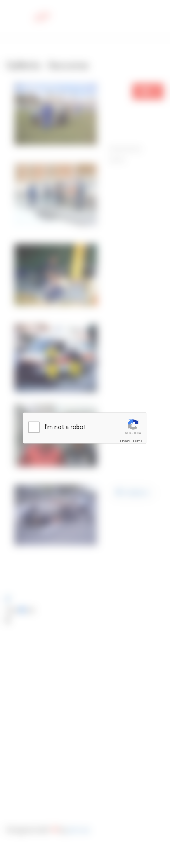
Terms (137, 440)
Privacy (125, 440)
